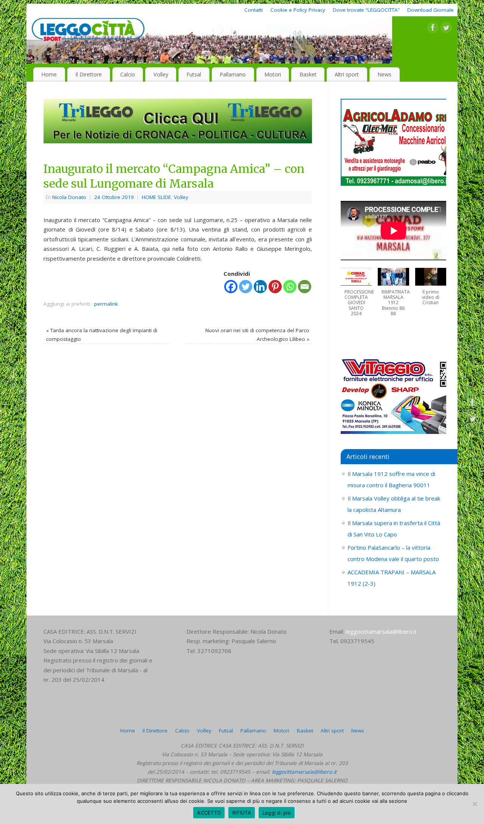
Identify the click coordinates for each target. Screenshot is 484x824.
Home (49, 74)
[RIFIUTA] (474, 804)
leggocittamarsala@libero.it (381, 631)
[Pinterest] (275, 286)
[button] (356, 296)
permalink (106, 303)
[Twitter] (446, 29)
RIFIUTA (241, 813)
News (384, 74)
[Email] (304, 286)
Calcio (127, 74)
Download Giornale (430, 9)
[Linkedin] (260, 286)
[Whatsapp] (289, 286)
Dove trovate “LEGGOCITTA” (366, 9)
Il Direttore (88, 74)
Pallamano (233, 74)
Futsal (193, 74)
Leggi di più (276, 813)
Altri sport (347, 74)
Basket (307, 74)
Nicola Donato (69, 197)
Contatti (253, 9)
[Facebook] (433, 29)
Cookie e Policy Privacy (297, 9)
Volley (161, 74)
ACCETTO (209, 813)
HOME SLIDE (156, 197)
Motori (272, 74)
